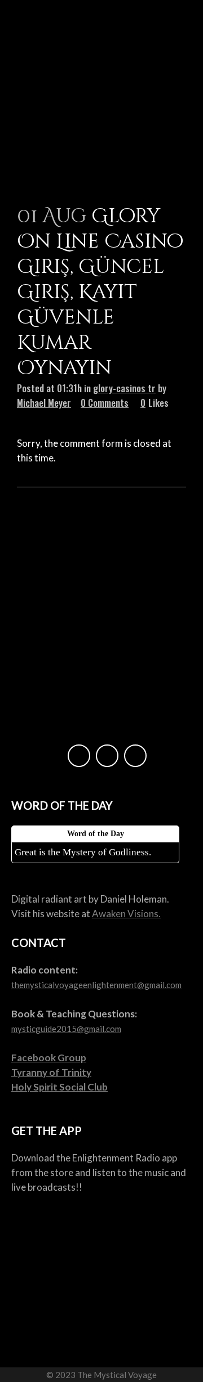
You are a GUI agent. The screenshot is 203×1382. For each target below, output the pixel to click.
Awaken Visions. (126, 913)
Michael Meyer (44, 403)
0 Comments (105, 403)
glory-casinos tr (124, 388)
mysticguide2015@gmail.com (66, 1029)
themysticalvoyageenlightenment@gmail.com (96, 985)
